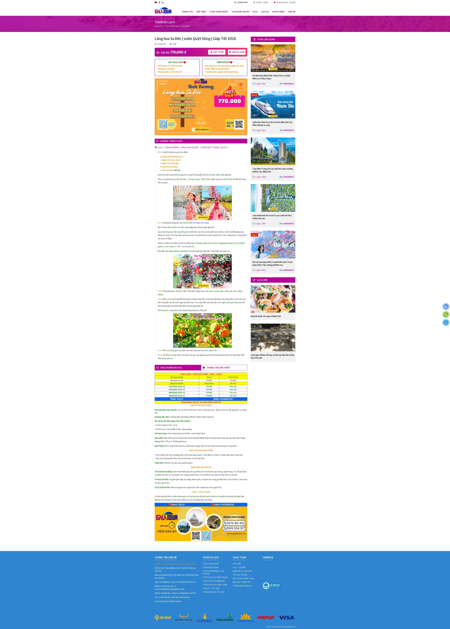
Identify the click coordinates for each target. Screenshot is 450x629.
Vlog (255, 12)
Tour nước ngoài (240, 12)
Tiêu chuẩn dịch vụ (171, 367)
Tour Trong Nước (211, 564)
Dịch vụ (265, 12)
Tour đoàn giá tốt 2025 (214, 592)
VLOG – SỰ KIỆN (239, 567)
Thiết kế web (282, 627)
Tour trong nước (219, 12)
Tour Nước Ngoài (210, 567)
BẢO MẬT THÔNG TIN (241, 582)
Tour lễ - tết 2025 (211, 588)
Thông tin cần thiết (218, 367)
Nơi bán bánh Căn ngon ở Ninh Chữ (266, 316)
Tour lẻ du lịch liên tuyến (215, 585)
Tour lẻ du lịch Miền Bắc (214, 581)
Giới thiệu (201, 12)
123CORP (292, 627)
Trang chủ (187, 12)
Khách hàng (278, 12)
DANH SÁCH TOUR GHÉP (242, 571)
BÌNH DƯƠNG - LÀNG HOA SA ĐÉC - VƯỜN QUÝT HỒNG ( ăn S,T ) (193, 147)
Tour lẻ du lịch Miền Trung (215, 577)
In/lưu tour (238, 52)
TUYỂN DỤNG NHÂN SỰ (242, 586)
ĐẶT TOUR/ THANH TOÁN (243, 578)
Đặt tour (218, 52)
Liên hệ (291, 12)
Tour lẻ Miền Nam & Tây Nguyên (177, 26)
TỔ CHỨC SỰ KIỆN (240, 575)
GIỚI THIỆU (237, 564)
